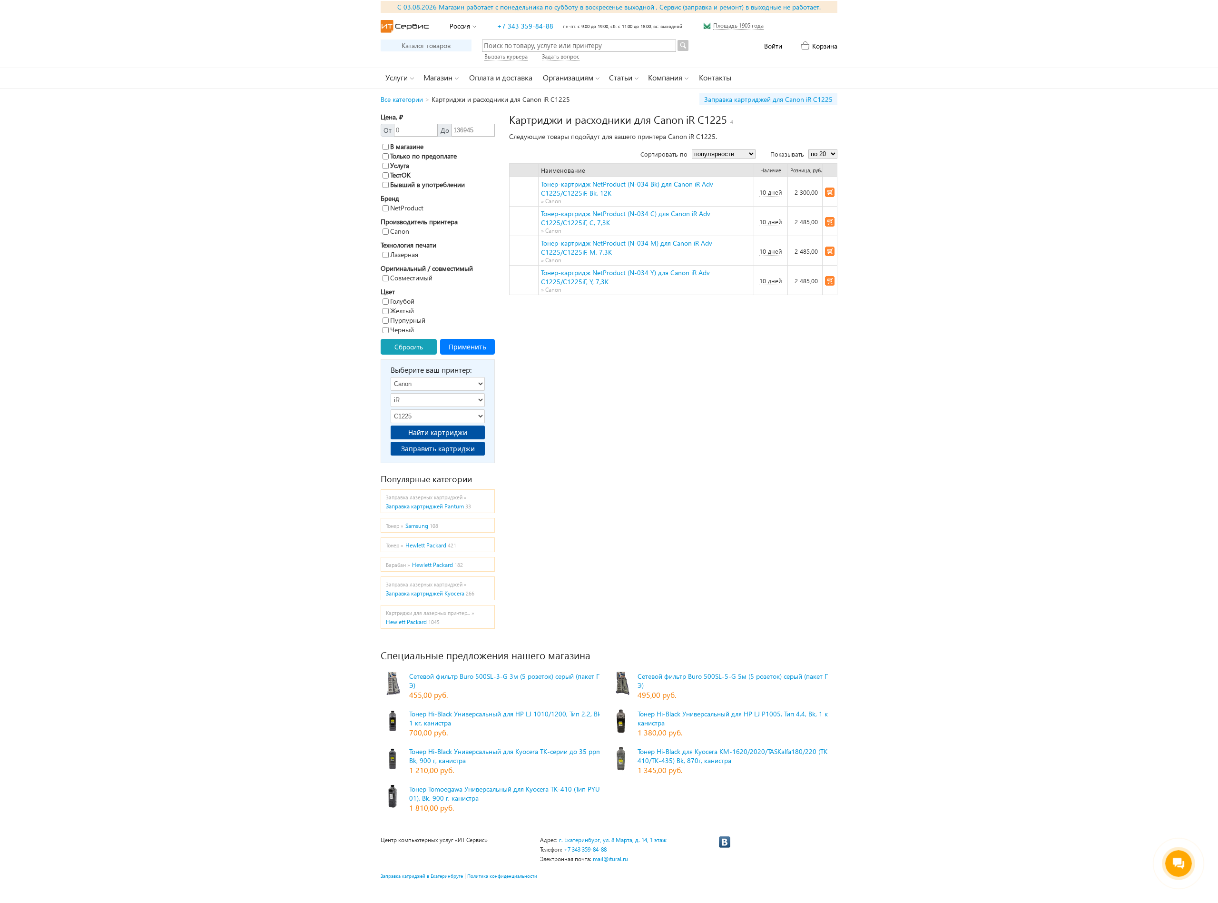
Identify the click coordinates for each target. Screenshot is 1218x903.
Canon (399, 231)
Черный (402, 329)
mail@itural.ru (610, 859)
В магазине (406, 146)
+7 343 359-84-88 (525, 25)
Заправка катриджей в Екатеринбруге (422, 876)
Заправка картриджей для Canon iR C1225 (768, 99)
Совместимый (411, 277)
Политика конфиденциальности (502, 876)
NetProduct (406, 207)
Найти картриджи (437, 432)
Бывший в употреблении (427, 184)
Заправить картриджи (438, 448)
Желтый (402, 310)
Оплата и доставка (500, 77)
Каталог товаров (426, 45)
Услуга (399, 165)
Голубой (402, 301)
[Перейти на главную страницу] (405, 26)
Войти (773, 45)
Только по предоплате (423, 155)
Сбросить (408, 346)
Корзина (824, 45)
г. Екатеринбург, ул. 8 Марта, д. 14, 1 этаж (613, 839)
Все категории (402, 99)
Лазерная (404, 254)
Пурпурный (407, 320)
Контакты (715, 77)
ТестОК (400, 174)
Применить (467, 346)
